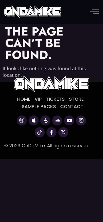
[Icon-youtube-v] (69, 120)
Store (76, 99)
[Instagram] (81, 120)
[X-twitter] (63, 132)
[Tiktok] (40, 132)
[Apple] (34, 120)
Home (23, 99)
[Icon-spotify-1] (22, 120)
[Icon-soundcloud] (57, 120)
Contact (71, 106)
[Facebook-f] (51, 132)
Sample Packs (39, 106)
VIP (38, 99)
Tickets (55, 99)
